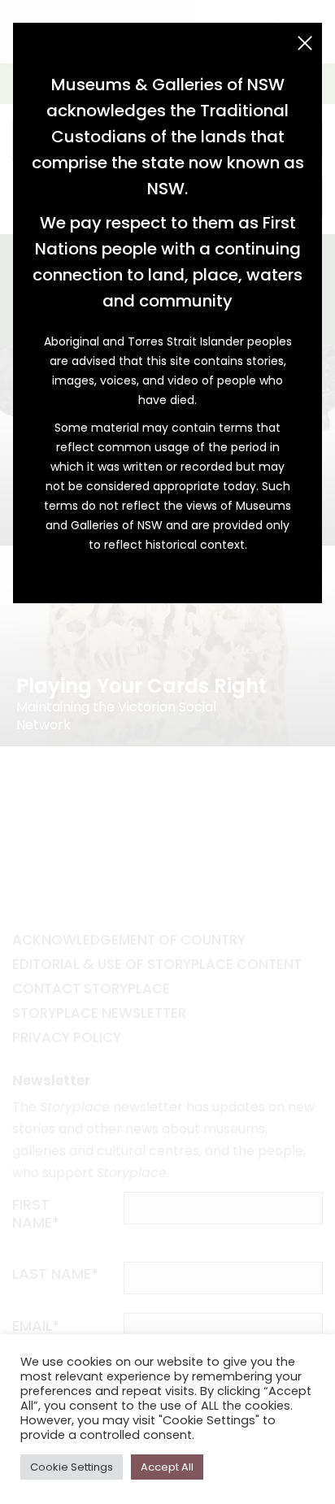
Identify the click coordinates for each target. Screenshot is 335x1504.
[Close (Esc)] (305, 43)
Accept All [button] (167, 1467)
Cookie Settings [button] (71, 1467)
